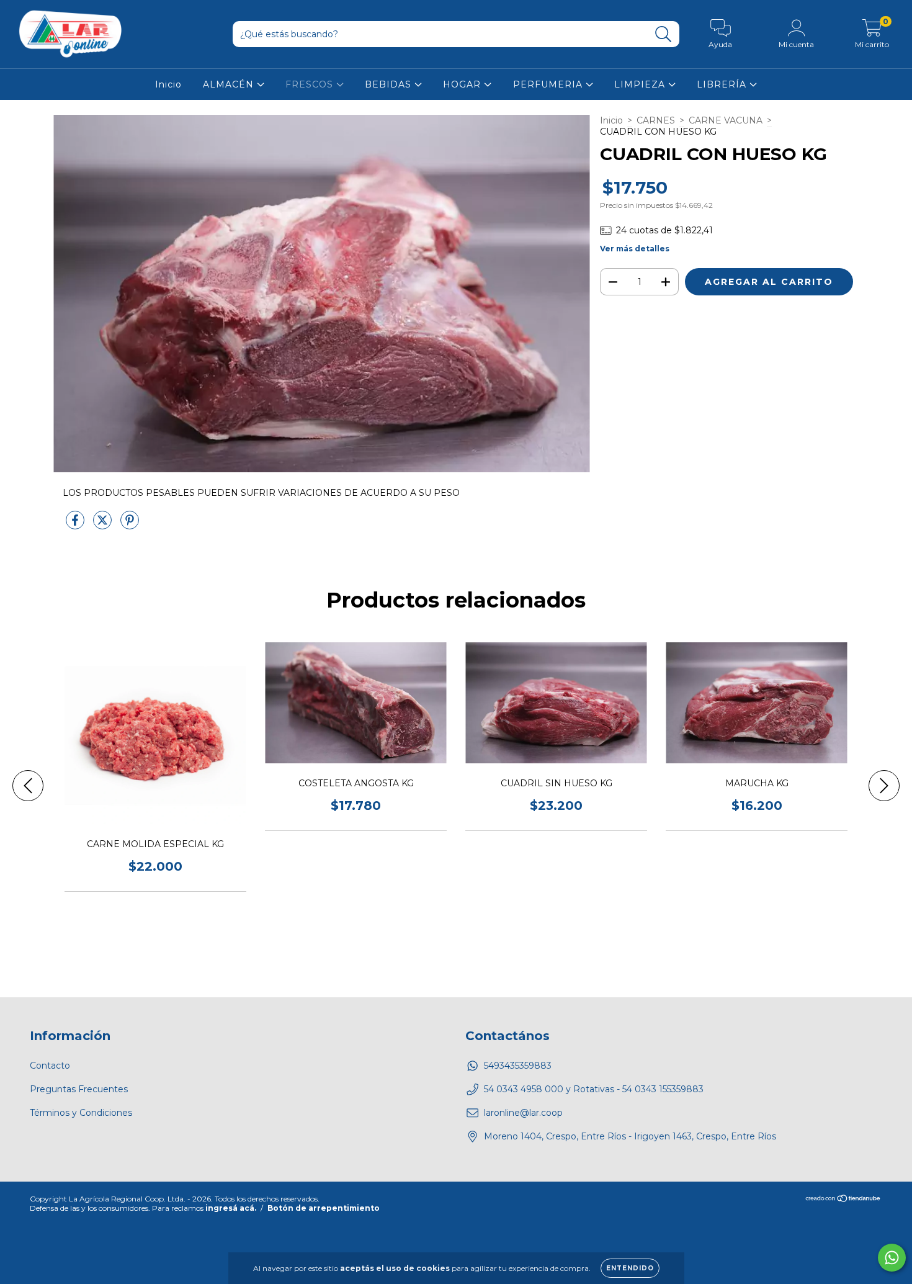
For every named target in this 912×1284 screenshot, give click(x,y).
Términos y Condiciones (81, 1112)
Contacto (50, 1065)
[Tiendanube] (843, 1200)
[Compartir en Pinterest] (129, 525)
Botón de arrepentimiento (323, 1208)
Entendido (630, 1268)
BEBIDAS (389, 84)
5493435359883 (518, 1065)
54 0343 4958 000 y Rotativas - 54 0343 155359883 (594, 1089)
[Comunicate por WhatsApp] (892, 1258)
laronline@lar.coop (523, 1112)
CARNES (656, 120)
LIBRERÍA (723, 84)
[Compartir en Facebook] (76, 525)
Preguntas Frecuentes (79, 1089)
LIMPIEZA (641, 84)
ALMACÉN (230, 84)
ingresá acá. (230, 1208)
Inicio (168, 84)
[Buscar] (663, 34)
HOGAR (463, 84)
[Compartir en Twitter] (103, 525)
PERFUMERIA (549, 84)
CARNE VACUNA (725, 120)
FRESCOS (310, 84)
